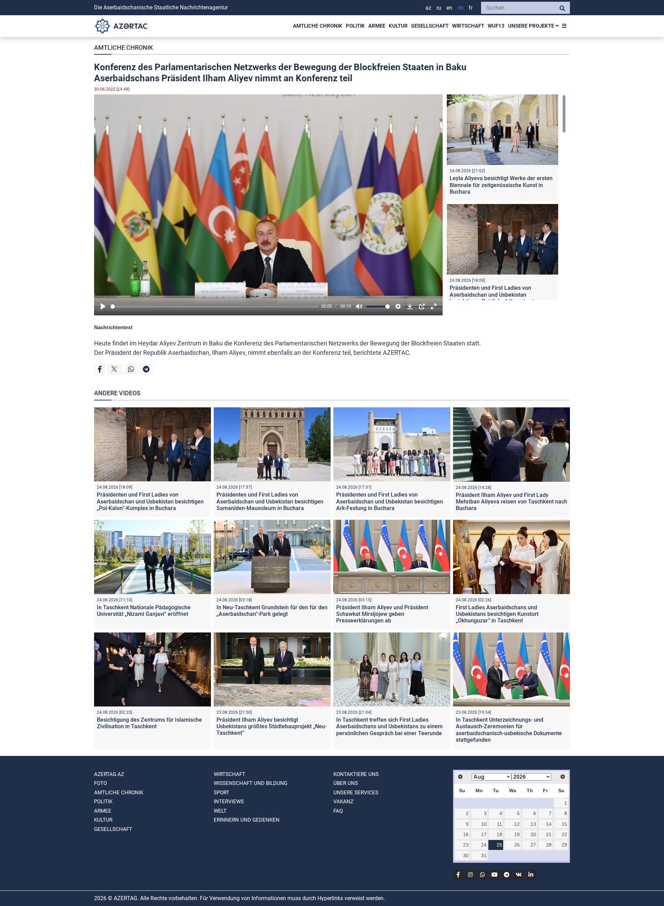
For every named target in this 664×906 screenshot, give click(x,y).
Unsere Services (355, 792)
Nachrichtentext (113, 327)
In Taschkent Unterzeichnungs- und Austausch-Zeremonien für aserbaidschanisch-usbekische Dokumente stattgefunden (509, 730)
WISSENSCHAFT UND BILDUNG (250, 783)
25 (499, 845)
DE (460, 7)
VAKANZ (343, 801)
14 (549, 824)
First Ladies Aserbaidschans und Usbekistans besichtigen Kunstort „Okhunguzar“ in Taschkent (497, 614)
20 (533, 834)
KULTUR (398, 26)
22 (564, 834)
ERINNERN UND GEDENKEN (246, 820)
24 (484, 845)
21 (549, 834)
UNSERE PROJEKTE (531, 26)
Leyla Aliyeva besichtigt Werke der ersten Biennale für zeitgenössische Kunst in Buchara (501, 185)
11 (499, 824)
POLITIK (355, 26)
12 (517, 824)
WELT (220, 811)
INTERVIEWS (229, 801)
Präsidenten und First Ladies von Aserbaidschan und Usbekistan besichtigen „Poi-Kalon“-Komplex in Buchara (493, 298)
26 (517, 845)
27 (533, 845)
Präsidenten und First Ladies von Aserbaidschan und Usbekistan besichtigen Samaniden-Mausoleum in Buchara (269, 501)
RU (438, 7)
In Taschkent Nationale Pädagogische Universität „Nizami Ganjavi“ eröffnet (144, 610)
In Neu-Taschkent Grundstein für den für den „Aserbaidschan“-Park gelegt (272, 610)
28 (549, 845)
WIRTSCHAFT (468, 26)
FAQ (338, 811)
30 (466, 855)
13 (533, 824)
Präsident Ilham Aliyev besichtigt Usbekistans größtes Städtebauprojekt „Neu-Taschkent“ (271, 726)
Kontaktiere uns (356, 774)
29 (564, 845)
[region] (506, 197)
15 (564, 824)
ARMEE (376, 26)
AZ (428, 7)
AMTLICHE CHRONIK (317, 26)
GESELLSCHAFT (430, 26)
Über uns (345, 783)
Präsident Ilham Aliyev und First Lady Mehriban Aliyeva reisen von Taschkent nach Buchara (511, 501)
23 (466, 845)
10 (484, 824)
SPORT (221, 792)
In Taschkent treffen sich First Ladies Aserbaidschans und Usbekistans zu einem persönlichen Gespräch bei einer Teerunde (389, 726)
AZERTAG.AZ (109, 774)
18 (499, 834)
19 (517, 834)
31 (484, 855)
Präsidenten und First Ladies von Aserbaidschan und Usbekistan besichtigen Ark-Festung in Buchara (389, 501)
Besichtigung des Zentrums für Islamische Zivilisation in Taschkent (149, 723)
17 (484, 834)
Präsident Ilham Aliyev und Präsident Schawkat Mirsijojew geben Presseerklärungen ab (382, 614)
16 (466, 834)
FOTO (100, 783)
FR (470, 7)
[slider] (214, 306)
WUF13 (496, 26)
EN (449, 7)
